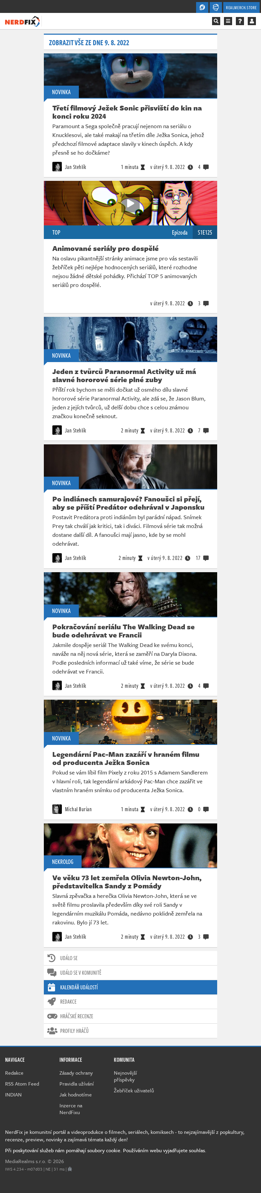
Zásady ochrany (76, 1072)
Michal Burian (78, 809)
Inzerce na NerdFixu (70, 1109)
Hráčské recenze (76, 1016)
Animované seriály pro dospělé (105, 248)
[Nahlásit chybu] (70, 1169)
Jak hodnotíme (75, 1094)
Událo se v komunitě (80, 973)
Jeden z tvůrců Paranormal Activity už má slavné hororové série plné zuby (124, 375)
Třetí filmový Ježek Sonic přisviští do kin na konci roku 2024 (127, 112)
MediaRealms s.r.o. (25, 1161)
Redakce (68, 1002)
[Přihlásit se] (252, 21)
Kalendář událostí (79, 987)
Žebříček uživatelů (134, 1090)
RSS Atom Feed (22, 1083)
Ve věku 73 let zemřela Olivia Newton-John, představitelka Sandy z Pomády (127, 881)
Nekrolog (62, 861)
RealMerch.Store (241, 7)
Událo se (68, 958)
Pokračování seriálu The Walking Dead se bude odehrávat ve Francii (123, 630)
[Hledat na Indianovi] (216, 21)
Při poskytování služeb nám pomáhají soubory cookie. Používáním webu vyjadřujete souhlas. (105, 1150)
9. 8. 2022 (167, 167)
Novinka (61, 91)
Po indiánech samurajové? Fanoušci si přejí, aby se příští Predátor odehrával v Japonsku (128, 503)
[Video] (130, 203)
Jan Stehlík (75, 167)
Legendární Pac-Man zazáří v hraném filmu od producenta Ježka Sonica (125, 758)
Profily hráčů (74, 1031)
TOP (56, 232)
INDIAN (13, 1094)
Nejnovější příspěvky (125, 1076)
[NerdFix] (22, 20)
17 (198, 558)
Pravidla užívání (76, 1083)
